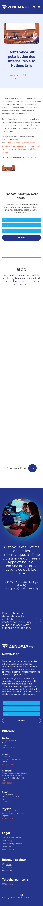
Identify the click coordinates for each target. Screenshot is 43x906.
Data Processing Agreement (12, 844)
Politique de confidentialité (11, 838)
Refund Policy (7, 847)
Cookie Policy (7, 841)
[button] (39, 7)
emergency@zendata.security (21, 588)
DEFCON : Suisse (8, 884)
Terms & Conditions (9, 850)
